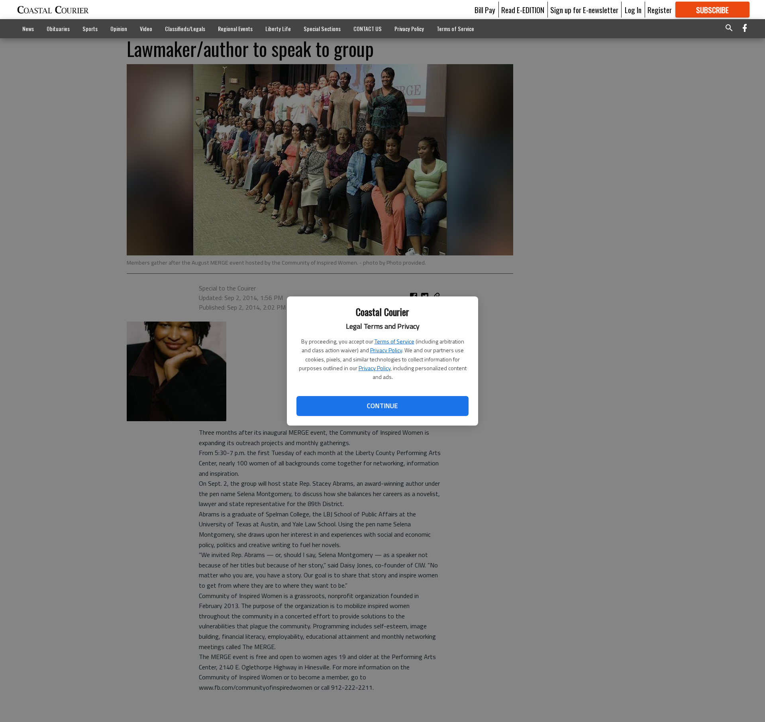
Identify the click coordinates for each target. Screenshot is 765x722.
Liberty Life (278, 28)
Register (659, 9)
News (28, 28)
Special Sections (322, 28)
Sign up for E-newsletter (584, 9)
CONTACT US (367, 28)
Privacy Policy (386, 350)
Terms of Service (394, 341)
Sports (90, 28)
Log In (633, 9)
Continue (382, 405)
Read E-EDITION (522, 9)
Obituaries (58, 28)
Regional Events (235, 28)
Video (146, 28)
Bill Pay (485, 9)
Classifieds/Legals (185, 28)
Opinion (118, 28)
